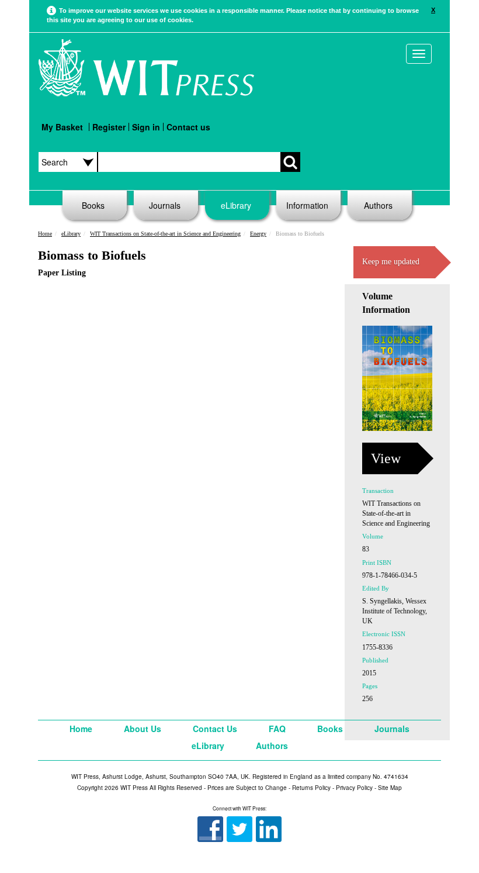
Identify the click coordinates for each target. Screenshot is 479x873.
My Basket (62, 127)
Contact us (188, 127)
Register (109, 127)
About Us (142, 728)
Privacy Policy (354, 788)
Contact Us (215, 728)
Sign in (146, 127)
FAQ (277, 728)
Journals (165, 205)
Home (45, 233)
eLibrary (236, 205)
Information (307, 205)
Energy (258, 233)
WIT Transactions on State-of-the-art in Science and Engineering (165, 233)
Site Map (390, 788)
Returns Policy (311, 788)
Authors (378, 205)
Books (93, 205)
